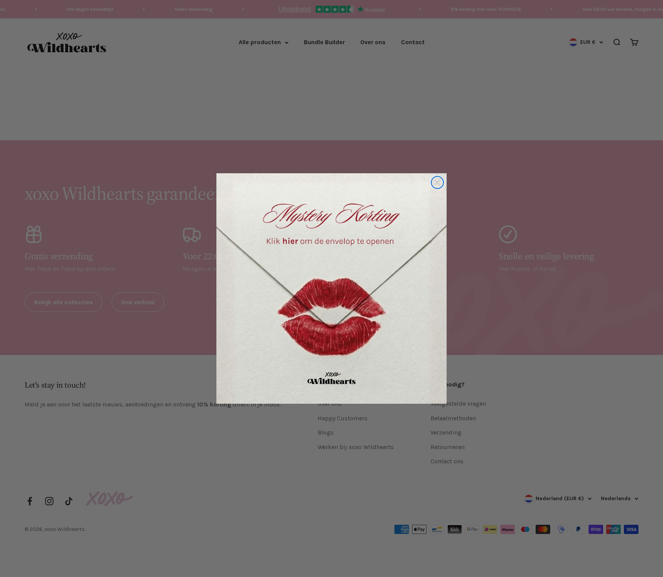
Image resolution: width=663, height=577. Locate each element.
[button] (331, 288)
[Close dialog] (437, 182)
